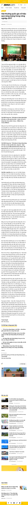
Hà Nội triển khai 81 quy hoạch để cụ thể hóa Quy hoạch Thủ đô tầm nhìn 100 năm (17, 434)
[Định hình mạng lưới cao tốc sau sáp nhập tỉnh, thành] (4, 416)
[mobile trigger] (2, 4)
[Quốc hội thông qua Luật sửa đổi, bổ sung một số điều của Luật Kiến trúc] (4, 447)
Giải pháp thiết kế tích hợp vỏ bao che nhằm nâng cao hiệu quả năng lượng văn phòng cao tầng (13, 334)
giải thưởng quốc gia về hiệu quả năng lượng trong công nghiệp (12, 355)
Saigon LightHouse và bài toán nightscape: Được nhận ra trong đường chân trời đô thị (16, 427)
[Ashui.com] (9, 4)
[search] (19, 5)
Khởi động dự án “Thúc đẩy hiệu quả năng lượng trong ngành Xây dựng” (9, 495)
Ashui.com (3, 24)
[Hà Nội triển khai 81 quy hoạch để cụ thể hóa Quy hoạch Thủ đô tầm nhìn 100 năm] (4, 434)
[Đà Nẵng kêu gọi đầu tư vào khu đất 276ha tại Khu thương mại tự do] (4, 421)
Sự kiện (3, 10)
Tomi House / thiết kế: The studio (16, 451)
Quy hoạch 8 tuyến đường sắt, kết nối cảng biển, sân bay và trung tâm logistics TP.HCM (17, 458)
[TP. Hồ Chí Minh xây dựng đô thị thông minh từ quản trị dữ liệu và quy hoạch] (4, 400)
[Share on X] (11, 502)
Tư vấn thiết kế (13, 453)
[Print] (19, 502)
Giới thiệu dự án (13, 423)
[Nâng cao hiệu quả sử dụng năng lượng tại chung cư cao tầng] (23, 488)
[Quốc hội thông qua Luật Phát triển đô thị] (4, 441)
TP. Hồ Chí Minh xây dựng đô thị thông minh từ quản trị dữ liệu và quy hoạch (17, 400)
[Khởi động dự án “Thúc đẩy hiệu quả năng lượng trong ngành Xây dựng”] (23, 494)
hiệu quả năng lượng (6, 358)
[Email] (14, 502)
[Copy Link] (16, 502)
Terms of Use (3, 2)
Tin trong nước (13, 417)
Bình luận (23, 363)
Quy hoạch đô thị (13, 411)
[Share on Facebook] (8, 502)
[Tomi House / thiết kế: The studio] (4, 453)
